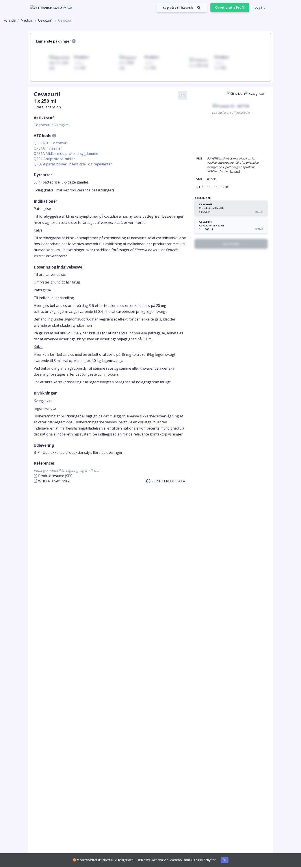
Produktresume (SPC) (55, 475)
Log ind (260, 7)
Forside (10, 20)
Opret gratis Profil (230, 7)
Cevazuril (45, 20)
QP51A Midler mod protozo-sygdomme (66, 153)
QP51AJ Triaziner (48, 148)
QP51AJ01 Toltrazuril (51, 143)
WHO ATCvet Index (53, 481)
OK (225, 860)
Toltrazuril (51, 124)
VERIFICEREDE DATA (168, 481)
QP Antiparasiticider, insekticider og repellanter (73, 164)
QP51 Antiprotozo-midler (54, 158)
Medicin (26, 20)
